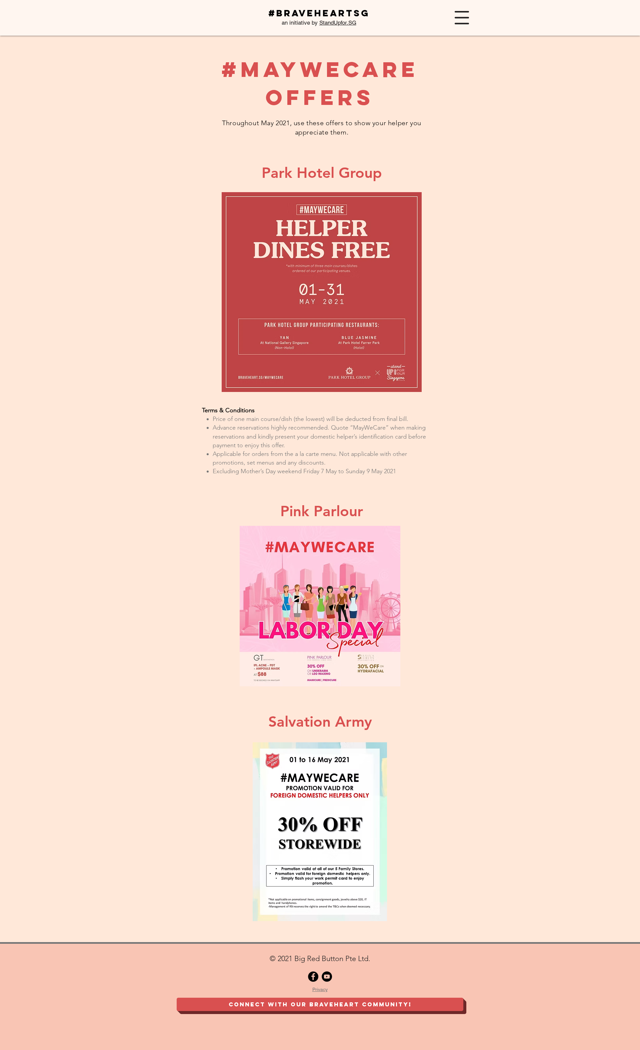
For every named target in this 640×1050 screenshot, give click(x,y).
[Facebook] (313, 976)
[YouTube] (327, 976)
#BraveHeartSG (319, 13)
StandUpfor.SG (337, 22)
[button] (462, 17)
